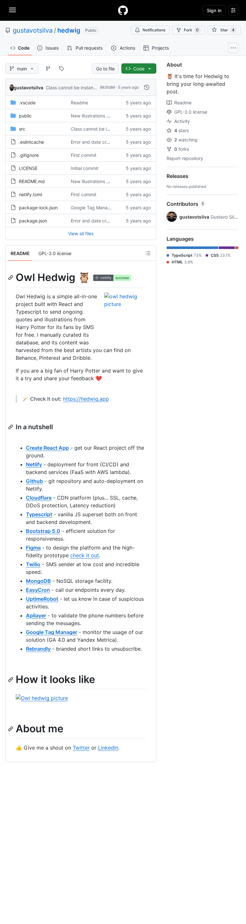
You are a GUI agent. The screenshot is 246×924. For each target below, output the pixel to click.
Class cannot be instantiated (75, 87)
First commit (83, 155)
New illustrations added (95, 115)
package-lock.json (38, 207)
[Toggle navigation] (12, 10)
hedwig (68, 30)
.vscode (27, 102)
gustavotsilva (33, 30)
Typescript (39, 514)
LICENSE (28, 168)
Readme (79, 102)
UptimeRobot (42, 599)
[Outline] (148, 253)
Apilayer (36, 615)
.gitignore (29, 155)
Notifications (154, 30)
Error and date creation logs (100, 142)
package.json (33, 220)
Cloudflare (39, 497)
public (25, 115)
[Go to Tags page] (61, 68)
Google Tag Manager (51, 632)
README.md (32, 181)
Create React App (47, 448)
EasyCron (38, 590)
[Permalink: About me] (11, 729)
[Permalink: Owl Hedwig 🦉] (11, 277)
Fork (191, 30)
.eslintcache (31, 142)
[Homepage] (123, 10)
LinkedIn (108, 747)
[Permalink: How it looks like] (11, 679)
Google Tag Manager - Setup (101, 207)
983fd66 (107, 87)
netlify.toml (30, 194)
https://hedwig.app (86, 399)
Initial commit (84, 168)
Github (34, 481)
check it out (84, 555)
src (22, 129)
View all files (81, 233)
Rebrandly (38, 649)
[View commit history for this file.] (146, 87)
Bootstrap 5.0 (43, 531)
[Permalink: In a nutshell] (11, 426)
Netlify (34, 464)
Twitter (81, 747)
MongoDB (38, 581)
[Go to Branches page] (48, 68)
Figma (33, 547)
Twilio (33, 564)
